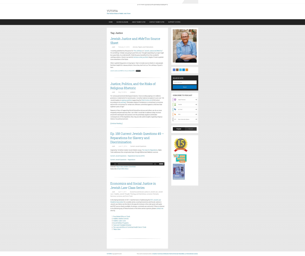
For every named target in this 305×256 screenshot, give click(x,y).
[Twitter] (180, 70)
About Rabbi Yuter (138, 22)
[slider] (161, 163)
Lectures (149, 194)
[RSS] (187, 70)
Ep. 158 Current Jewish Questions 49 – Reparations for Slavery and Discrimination (137, 138)
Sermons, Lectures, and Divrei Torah (121, 196)
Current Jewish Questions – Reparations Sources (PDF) (127, 156)
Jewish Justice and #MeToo (153, 51)
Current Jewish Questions (138, 146)
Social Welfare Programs (121, 223)
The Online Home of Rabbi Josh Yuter (118, 13)
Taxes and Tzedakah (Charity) (122, 225)
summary (123, 102)
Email (119, 169)
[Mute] (158, 164)
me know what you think (140, 57)
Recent (191, 129)
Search (185, 87)
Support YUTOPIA (174, 22)
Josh (113, 47)
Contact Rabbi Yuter (156, 22)
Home (111, 22)
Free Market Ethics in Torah (121, 216)
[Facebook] (174, 70)
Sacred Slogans (122, 22)
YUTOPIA (112, 11)
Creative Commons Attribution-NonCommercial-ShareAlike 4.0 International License (175, 253)
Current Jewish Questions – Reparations (122, 159)
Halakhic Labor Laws (119, 221)
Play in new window (122, 166)
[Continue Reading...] (116, 123)
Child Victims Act (146, 100)
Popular (178, 129)
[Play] (112, 164)
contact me (159, 208)
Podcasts (156, 194)
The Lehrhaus (138, 51)
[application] (137, 163)
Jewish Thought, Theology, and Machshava (133, 194)
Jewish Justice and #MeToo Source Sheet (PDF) (122, 71)
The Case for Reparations (150, 150)
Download (138, 71)
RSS (123, 169)
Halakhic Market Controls (121, 218)
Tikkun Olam (116, 229)
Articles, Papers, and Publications (143, 47)
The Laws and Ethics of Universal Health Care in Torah (129, 227)
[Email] (183, 70)
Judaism (132, 92)
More (126, 169)
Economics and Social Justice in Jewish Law (144, 192)
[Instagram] (177, 70)
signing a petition (127, 100)
